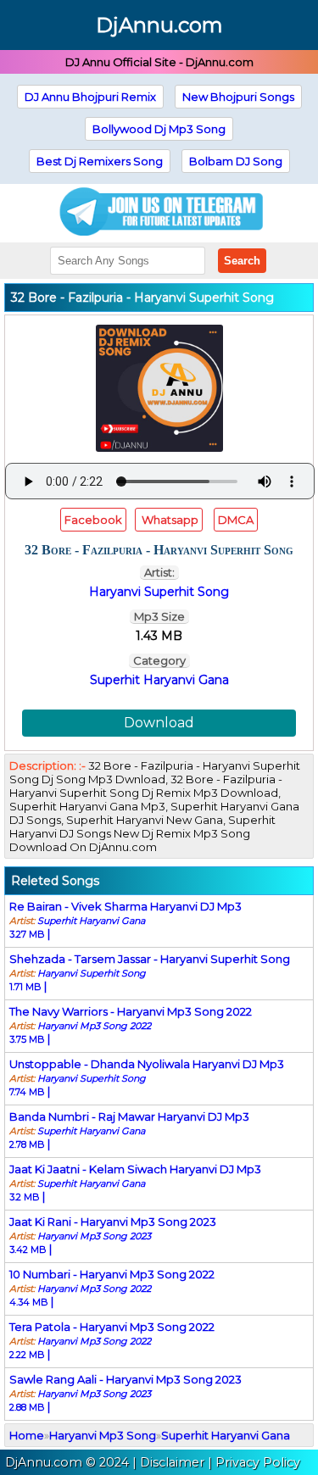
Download (159, 723)
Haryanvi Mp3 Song (102, 1435)
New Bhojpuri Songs (238, 96)
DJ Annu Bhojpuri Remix (90, 96)
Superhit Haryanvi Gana (159, 679)
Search (242, 260)
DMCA (236, 519)
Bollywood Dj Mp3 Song (159, 129)
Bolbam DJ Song (235, 161)
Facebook (93, 519)
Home (26, 1435)
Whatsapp (168, 519)
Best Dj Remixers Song (99, 161)
